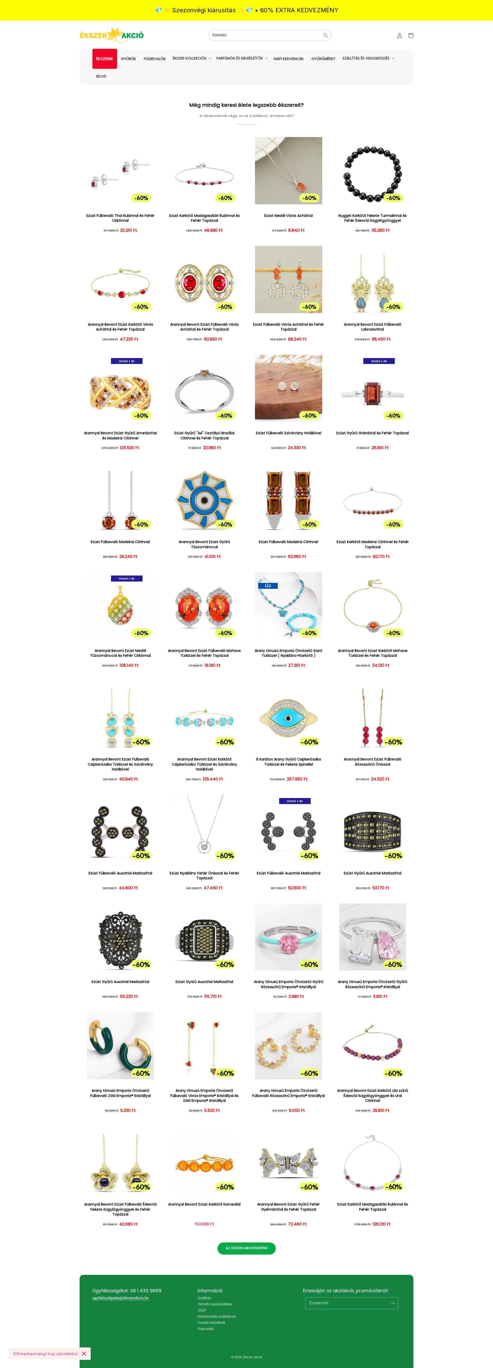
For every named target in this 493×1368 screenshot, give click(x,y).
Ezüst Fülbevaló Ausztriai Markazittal (120, 873)
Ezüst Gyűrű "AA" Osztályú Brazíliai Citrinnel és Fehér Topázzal (204, 436)
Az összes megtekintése (247, 1248)
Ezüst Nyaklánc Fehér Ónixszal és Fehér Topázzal (204, 876)
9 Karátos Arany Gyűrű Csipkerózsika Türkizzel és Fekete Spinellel (288, 762)
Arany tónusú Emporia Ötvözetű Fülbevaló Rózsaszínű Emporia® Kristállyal (288, 1093)
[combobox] (269, 35)
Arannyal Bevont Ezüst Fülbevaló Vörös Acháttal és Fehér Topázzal (204, 327)
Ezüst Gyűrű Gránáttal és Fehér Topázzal (372, 433)
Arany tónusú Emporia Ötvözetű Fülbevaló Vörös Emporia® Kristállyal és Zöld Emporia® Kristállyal (204, 1095)
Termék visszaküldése (215, 1304)
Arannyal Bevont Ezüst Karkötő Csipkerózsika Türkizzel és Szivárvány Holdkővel (204, 764)
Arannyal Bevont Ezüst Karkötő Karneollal (204, 1204)
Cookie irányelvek (211, 1323)
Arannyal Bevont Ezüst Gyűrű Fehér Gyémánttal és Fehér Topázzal (288, 1207)
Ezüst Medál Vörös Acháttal (288, 215)
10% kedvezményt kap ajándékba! (45, 1353)
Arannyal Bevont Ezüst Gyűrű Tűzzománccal (204, 545)
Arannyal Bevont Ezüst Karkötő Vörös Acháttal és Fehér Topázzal (120, 327)
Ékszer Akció (252, 1357)
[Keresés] (325, 35)
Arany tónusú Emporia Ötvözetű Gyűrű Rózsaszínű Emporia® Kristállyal (288, 984)
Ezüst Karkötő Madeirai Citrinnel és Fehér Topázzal (373, 545)
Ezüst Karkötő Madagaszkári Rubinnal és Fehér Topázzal (204, 218)
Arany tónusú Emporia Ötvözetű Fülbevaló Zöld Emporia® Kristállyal (120, 1093)
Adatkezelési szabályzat (217, 1316)
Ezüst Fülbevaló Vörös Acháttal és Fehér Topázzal (288, 327)
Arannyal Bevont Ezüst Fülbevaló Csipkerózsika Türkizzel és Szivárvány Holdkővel (120, 764)
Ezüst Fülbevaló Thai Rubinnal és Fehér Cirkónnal (120, 218)
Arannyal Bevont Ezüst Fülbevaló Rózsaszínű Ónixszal (372, 762)
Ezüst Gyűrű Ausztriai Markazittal (372, 873)
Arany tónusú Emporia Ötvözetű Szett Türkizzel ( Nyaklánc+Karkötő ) (289, 653)
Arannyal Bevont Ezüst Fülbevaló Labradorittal (372, 327)
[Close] (84, 1354)
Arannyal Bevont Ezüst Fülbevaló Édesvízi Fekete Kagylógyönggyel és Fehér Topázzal (120, 1209)
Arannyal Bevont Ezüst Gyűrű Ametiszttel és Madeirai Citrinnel (120, 436)
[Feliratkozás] (392, 1303)
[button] (191, 58)
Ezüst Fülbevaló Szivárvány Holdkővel (288, 433)
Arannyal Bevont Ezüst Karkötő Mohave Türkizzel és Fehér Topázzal (372, 653)
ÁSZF (202, 1310)
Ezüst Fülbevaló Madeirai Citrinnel (120, 542)
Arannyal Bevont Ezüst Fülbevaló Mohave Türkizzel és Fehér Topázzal (204, 653)
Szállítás (204, 1298)
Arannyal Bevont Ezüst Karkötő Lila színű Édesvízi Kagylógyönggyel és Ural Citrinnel (372, 1095)
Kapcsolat (206, 1329)
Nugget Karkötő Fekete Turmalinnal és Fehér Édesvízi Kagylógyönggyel (372, 218)
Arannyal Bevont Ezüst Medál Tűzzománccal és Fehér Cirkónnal (120, 653)
